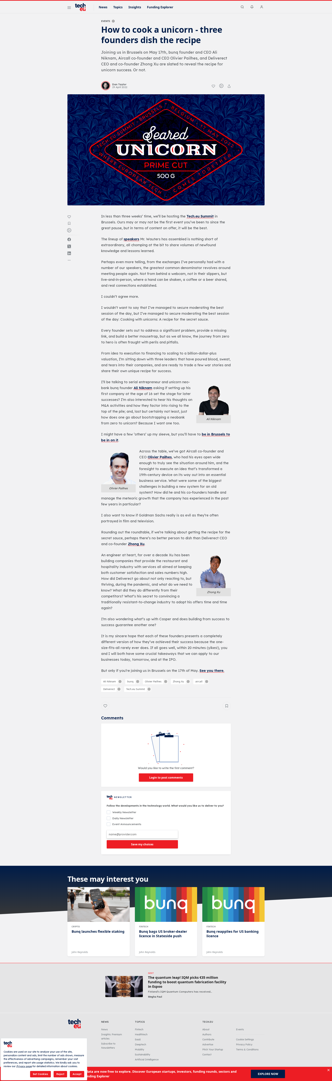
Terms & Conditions (247, 1049)
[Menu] (69, 8)
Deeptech (140, 1044)
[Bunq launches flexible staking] (98, 904)
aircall (198, 681)
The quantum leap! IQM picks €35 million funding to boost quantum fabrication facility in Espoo (187, 982)
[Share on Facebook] (69, 239)
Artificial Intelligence (147, 1059)
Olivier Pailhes (160, 457)
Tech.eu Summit (200, 216)
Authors (206, 1034)
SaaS (138, 1039)
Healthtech (141, 1034)
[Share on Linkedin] (69, 253)
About (205, 1029)
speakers (131, 239)
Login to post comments (166, 777)
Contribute (208, 1039)
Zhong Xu (136, 544)
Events (105, 21)
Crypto (76, 926)
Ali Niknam (143, 388)
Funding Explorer (160, 7)
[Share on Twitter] (69, 246)
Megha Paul (155, 996)
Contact (206, 1054)
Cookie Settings (245, 1039)
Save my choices (142, 844)
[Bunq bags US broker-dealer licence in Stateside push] (166, 904)
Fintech (143, 926)
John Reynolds (80, 952)
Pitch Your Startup (212, 1049)
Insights (134, 7)
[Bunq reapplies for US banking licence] (233, 904)
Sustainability (142, 1054)
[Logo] (82, 7)
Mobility (139, 1049)
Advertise (207, 1044)
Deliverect (109, 689)
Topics (118, 7)
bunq (130, 681)
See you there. (212, 670)
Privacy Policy (244, 1044)
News (103, 7)
